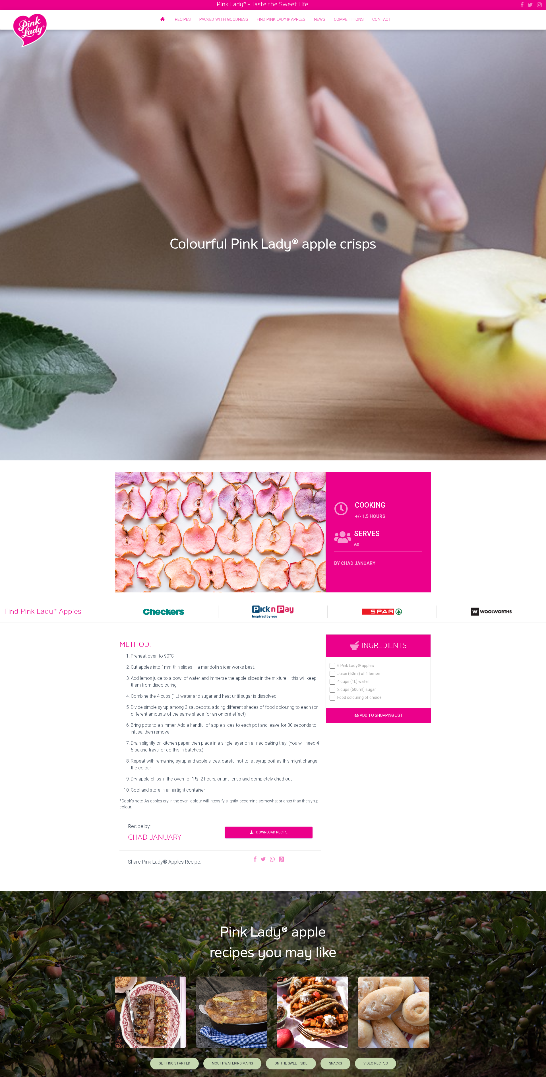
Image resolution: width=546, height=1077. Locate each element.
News (319, 19)
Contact (381, 19)
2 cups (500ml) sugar (356, 689)
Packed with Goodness (223, 19)
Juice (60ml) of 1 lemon (358, 674)
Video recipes (375, 1063)
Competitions (349, 19)
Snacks (335, 1063)
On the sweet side (290, 1063)
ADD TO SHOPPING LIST (381, 715)
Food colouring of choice (359, 697)
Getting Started (174, 1063)
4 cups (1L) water (353, 681)
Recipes (183, 19)
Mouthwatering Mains (232, 1063)
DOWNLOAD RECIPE (272, 832)
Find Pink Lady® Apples (281, 19)
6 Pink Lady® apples (355, 666)
